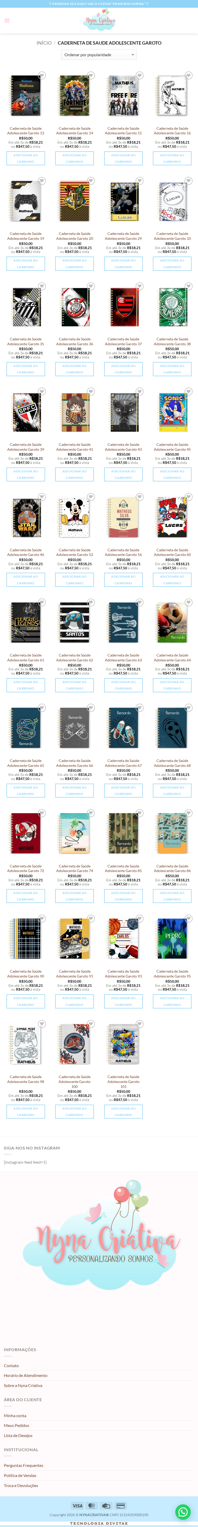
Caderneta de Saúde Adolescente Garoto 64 (172, 657)
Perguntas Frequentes (23, 1465)
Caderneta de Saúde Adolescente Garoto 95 (172, 973)
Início (44, 43)
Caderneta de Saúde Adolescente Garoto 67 (123, 763)
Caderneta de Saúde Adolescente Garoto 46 (25, 552)
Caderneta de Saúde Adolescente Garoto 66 (74, 763)
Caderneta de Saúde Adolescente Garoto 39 (25, 446)
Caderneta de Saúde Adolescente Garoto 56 (123, 552)
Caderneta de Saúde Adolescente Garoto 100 (74, 1081)
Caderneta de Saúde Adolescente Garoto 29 (123, 236)
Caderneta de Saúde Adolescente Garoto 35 (25, 341)
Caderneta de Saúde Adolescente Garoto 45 (172, 446)
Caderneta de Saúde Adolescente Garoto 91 (74, 973)
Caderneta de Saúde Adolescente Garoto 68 (172, 763)
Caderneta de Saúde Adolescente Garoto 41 (74, 446)
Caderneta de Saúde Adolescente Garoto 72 (25, 868)
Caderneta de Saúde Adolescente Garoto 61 (25, 657)
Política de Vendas (20, 1475)
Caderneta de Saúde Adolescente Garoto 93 (123, 973)
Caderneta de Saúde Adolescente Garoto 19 (25, 236)
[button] (7, 20)
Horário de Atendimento (25, 1375)
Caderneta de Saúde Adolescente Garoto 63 (123, 657)
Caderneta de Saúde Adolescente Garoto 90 (25, 973)
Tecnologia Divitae (99, 1523)
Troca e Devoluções (21, 1485)
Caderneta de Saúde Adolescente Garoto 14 (74, 130)
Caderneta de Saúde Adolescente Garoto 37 (123, 341)
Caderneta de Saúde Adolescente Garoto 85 (123, 868)
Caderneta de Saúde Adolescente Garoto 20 (74, 236)
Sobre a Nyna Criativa (23, 1385)
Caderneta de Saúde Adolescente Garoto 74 (74, 868)
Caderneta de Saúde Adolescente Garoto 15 (123, 130)
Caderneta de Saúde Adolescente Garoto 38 (172, 341)
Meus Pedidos (16, 1425)
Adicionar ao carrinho (25, 158)
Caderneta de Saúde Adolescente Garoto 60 (172, 552)
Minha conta (15, 1415)
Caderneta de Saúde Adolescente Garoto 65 (25, 763)
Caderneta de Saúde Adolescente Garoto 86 (172, 868)
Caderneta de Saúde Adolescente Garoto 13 (25, 130)
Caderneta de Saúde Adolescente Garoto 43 (123, 446)
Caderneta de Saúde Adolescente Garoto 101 (123, 1081)
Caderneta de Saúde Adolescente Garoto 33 (172, 236)
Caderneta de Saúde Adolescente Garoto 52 (74, 552)
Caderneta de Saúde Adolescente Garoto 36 (74, 341)
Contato (11, 1365)
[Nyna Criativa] (99, 21)
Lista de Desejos (18, 1435)
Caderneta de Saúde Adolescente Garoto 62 (74, 657)
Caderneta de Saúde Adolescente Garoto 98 (25, 1079)
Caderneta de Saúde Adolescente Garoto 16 (172, 130)
